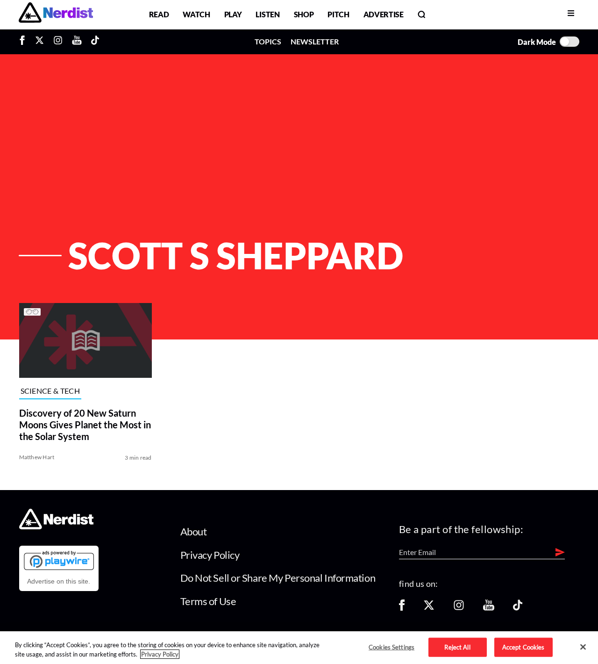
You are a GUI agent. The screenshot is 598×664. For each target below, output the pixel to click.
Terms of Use (208, 601)
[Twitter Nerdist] (39, 41)
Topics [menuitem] (268, 41)
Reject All (457, 646)
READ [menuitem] (159, 14)
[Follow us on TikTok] (517, 608)
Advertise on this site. (58, 581)
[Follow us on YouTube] (488, 608)
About (193, 531)
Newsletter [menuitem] (315, 41)
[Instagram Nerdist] (58, 41)
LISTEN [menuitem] (267, 14)
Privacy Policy (210, 555)
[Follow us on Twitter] (428, 608)
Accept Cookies (523, 646)
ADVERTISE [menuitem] (383, 14)
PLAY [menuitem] (233, 14)
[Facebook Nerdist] (24, 41)
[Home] (56, 527)
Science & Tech (50, 391)
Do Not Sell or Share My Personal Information (278, 577)
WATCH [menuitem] (196, 14)
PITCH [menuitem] (338, 14)
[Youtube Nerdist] (76, 41)
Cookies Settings (391, 646)
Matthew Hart (37, 457)
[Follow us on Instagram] (458, 608)
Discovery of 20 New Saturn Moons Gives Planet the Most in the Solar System (85, 424)
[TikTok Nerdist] (95, 41)
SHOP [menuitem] (304, 14)
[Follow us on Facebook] (402, 608)
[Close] (583, 647)
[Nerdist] (56, 14)
